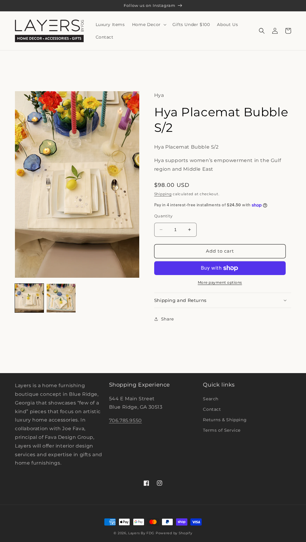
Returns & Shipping (225, 419)
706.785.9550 (125, 420)
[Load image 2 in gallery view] (61, 298)
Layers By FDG (141, 533)
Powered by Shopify (174, 533)
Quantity (163, 215)
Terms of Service (222, 430)
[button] (148, 24)
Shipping (163, 194)
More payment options (220, 282)
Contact (212, 409)
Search (210, 398)
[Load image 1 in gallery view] (29, 298)
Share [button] (167, 319)
